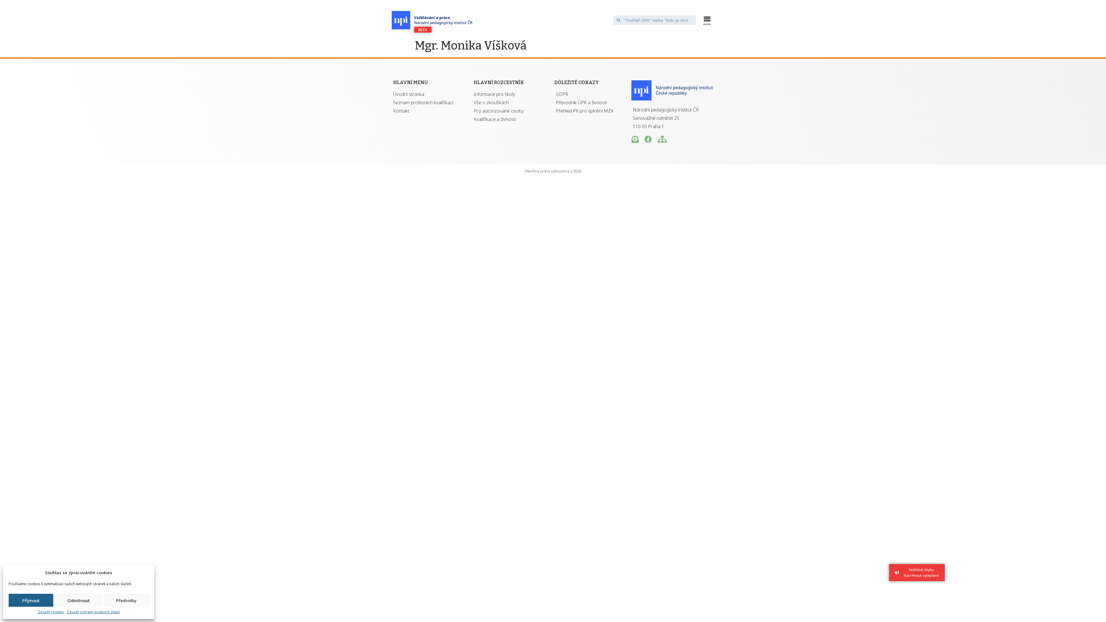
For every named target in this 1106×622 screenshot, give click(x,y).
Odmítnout (78, 600)
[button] (707, 20)
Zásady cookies (51, 612)
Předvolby (126, 600)
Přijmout (31, 600)
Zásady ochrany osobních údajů (93, 612)
